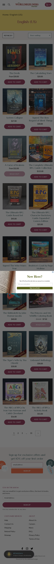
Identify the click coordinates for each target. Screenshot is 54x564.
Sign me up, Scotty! (35, 288)
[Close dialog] (52, 272)
